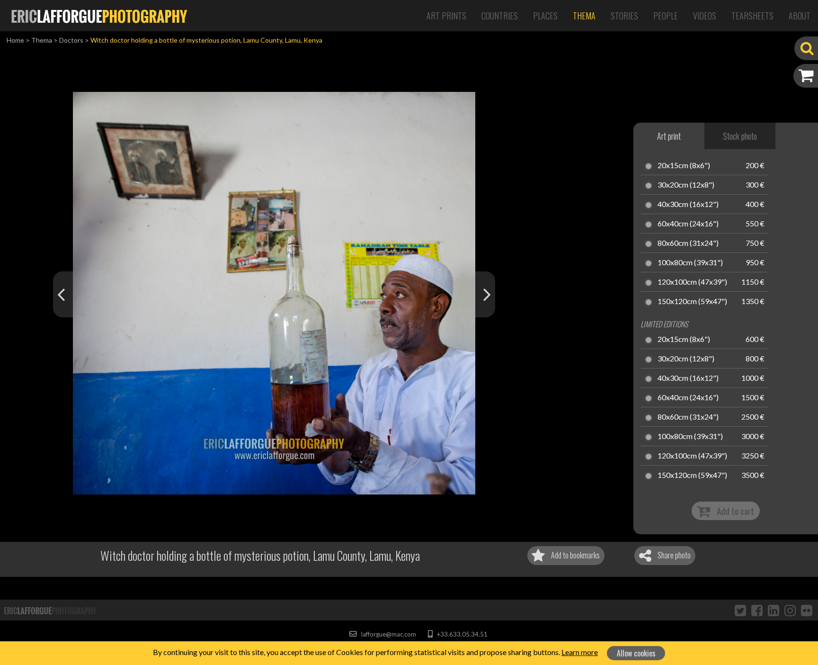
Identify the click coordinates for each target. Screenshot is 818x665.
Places (545, 15)
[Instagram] (790, 610)
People (665, 15)
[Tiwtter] (740, 610)
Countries (499, 15)
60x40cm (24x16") (688, 224)
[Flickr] (806, 610)
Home (15, 40)
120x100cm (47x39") (692, 282)
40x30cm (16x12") (688, 204)
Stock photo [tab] (740, 136)
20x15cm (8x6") (684, 166)
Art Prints (446, 15)
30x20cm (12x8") (686, 185)
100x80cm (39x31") (690, 263)
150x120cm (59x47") (692, 302)
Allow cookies (636, 653)
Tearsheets (752, 15)
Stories (624, 15)
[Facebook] (757, 610)
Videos (704, 15)
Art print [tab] (669, 136)
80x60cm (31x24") (688, 243)
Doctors (71, 40)
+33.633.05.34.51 (461, 634)
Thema (584, 15)
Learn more (579, 651)
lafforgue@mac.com (388, 634)
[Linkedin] (773, 610)
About (799, 15)
